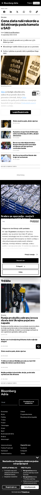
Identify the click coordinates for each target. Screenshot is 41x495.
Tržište (6, 281)
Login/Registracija (20, 112)
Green (3, 428)
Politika (3, 417)
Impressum (4, 451)
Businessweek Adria (7, 434)
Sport (2, 431)
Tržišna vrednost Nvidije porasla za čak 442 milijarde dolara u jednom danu (18, 362)
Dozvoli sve (21, 260)
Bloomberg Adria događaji (28, 417)
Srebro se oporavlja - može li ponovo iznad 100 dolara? (17, 217)
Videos (22, 411)
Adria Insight (5, 439)
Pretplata (36, 3)
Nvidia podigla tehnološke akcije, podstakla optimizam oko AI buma (18, 373)
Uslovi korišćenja (6, 445)
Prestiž (3, 422)
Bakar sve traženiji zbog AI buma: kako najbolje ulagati (19, 340)
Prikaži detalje (30, 254)
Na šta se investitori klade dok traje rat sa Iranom (24, 156)
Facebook (23, 448)
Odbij (20, 272)
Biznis (3, 414)
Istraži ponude (30, 487)
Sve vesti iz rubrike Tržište (9, 166)
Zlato (3, 92)
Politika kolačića (6, 453)
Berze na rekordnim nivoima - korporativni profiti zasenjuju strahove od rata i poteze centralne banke (24, 145)
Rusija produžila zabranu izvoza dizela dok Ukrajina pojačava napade (19, 320)
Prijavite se (25, 492)
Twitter (22, 453)
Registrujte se (11, 487)
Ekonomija (4, 411)
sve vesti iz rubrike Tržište (9, 383)
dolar (24, 97)
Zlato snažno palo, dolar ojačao (25, 121)
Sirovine (3, 315)
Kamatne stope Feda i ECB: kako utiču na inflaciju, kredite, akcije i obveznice (26, 134)
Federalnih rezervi (28, 103)
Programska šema (26, 414)
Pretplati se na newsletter (28, 402)
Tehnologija (5, 425)
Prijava (29, 3)
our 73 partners (11, 231)
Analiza (3, 436)
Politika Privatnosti (7, 448)
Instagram (23, 451)
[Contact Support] (38, 346)
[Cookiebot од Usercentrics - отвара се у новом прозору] (30, 221)
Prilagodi (19, 266)
